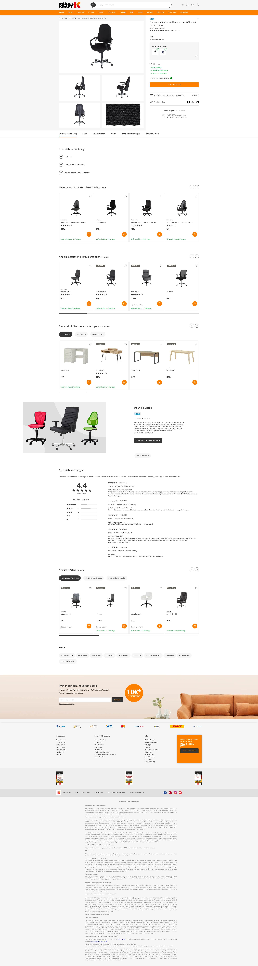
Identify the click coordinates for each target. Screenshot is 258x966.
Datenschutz (86, 792)
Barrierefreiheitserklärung (116, 792)
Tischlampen (81, 334)
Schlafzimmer (61, 742)
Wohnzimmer (61, 740)
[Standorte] (182, 5)
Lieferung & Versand (74, 164)
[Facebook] (188, 102)
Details (68, 156)
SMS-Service (99, 747)
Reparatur (148, 752)
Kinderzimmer (61, 750)
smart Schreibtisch (171, 342)
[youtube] (180, 792)
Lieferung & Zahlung (151, 750)
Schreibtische (65, 334)
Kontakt (147, 747)
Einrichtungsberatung (102, 752)
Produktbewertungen (131, 134)
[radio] (81, 505)
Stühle (62, 647)
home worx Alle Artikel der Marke (148, 440)
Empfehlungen (99, 134)
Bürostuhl (168, 263)
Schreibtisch (63, 342)
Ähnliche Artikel (152, 134)
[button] (163, 52)
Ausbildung (148, 759)
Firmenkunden (100, 757)
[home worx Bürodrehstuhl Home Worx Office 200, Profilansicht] (123, 88)
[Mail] (197, 102)
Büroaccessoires (97, 334)
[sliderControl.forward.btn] (197, 187)
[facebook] (165, 792)
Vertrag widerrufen (151, 742)
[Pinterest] (193, 102)
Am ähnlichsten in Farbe (117, 578)
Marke (113, 134)
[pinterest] (170, 792)
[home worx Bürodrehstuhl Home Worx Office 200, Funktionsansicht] (79, 88)
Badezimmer (60, 747)
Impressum (67, 792)
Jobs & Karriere (150, 757)
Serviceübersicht (100, 740)
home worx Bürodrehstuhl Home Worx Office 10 (146, 194)
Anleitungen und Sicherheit (77, 172)
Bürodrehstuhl (99, 263)
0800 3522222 (171, 114)
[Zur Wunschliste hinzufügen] (198, 19)
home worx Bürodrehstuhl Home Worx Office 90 (75, 194)
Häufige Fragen (150, 740)
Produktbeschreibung (68, 134)
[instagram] (175, 792)
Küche (58, 754)
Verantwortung (150, 762)
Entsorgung (148, 745)
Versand (161, 39)
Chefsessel (133, 263)
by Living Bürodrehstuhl (67, 586)
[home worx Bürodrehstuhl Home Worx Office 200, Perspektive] (101, 47)
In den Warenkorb (174, 85)
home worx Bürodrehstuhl (103, 194)
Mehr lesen (149, 433)
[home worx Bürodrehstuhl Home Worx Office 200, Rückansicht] (79, 115)
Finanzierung (99, 745)
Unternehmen (149, 754)
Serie (85, 134)
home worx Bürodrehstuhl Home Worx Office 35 (181, 194)
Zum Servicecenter (189, 751)
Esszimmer (60, 752)
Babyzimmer (60, 745)
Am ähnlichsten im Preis (93, 578)
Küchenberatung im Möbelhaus (105, 754)
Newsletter (98, 750)
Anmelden (117, 700)
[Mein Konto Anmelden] (187, 5)
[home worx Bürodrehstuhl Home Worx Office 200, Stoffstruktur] (123, 115)
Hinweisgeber (99, 792)
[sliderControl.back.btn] (192, 187)
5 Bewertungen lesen (172, 30)
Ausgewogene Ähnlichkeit (70, 578)
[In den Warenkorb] (89, 234)
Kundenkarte (99, 742)
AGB (76, 792)
